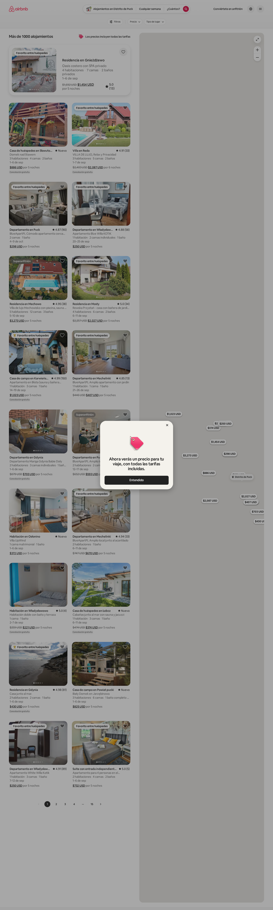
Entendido (136, 480)
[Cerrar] (167, 425)
